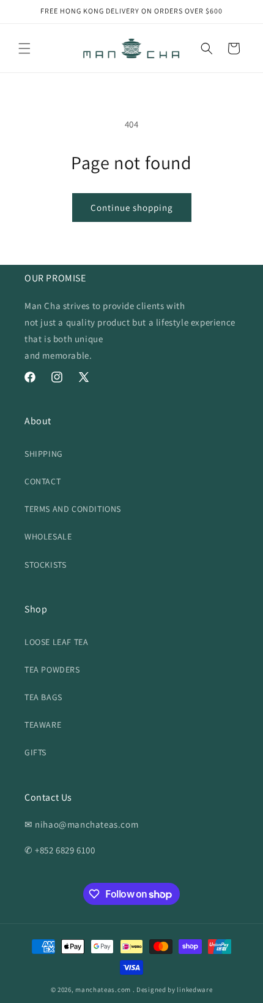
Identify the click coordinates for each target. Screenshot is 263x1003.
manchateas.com (103, 989)
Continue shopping (132, 207)
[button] (24, 48)
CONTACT (42, 481)
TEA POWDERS (52, 669)
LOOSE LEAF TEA (56, 641)
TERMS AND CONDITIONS (72, 508)
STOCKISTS (45, 564)
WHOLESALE (48, 536)
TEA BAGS (43, 697)
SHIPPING (43, 453)
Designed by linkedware (174, 989)
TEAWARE (42, 724)
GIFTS (35, 752)
